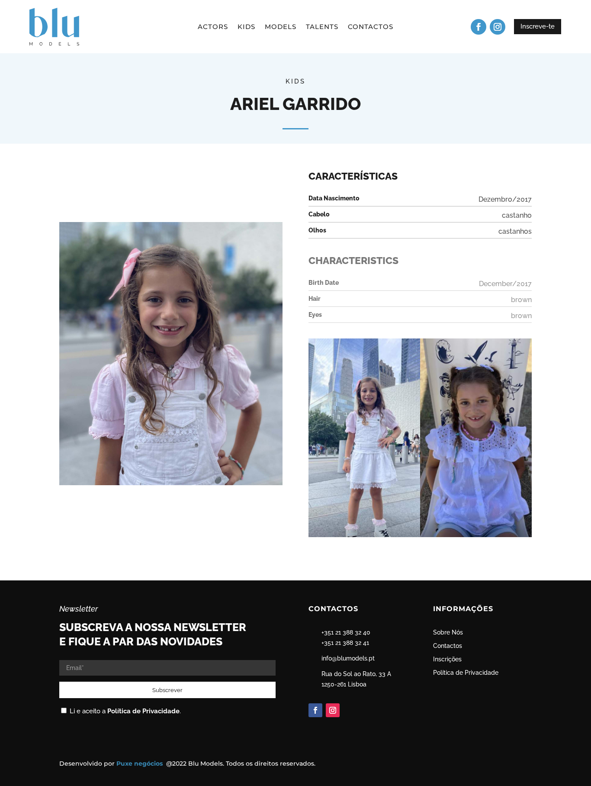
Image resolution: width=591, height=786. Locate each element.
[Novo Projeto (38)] (364, 537)
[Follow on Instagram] (497, 27)
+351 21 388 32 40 (345, 632)
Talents (322, 27)
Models (280, 27)
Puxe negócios (140, 763)
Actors (213, 27)
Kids (246, 27)
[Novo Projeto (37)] (476, 537)
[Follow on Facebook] (478, 27)
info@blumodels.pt (348, 658)
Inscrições (447, 659)
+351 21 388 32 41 (345, 642)
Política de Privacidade (143, 711)
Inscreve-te (537, 26)
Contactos (370, 27)
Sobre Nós (448, 632)
